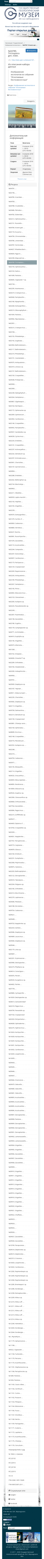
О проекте (7, 1509)
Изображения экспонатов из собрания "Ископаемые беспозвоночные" (21, 87)
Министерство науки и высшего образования (22, 26)
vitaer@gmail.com (22, 1549)
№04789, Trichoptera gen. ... (30, 45)
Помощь (8, 5)
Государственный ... (18, 43)
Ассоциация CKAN (10, 1517)
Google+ (13, 1495)
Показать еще (22, 179)
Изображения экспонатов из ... (13, 45)
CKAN (6, 1524)
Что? (12, 34)
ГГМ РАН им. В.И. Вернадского (14, 1512)
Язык (6, 1)
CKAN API (6, 1514)
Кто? (31, 34)
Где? (17, 34)
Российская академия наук (22, 23)
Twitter (12, 1499)
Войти (15, 5)
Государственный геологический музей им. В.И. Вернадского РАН (22, 1554)
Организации (8, 43)
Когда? (24, 34)
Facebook (13, 1503)
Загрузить (32, 51)
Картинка (12, 95)
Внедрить (30, 101)
